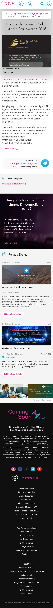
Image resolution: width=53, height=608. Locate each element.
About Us (26, 564)
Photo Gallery (26, 586)
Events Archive (27, 593)
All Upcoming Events (26, 503)
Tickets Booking (10, 148)
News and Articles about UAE (26, 511)
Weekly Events (26, 499)
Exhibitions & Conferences (11, 263)
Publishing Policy (26, 575)
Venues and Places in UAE (26, 514)
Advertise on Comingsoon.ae (42, 400)
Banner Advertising (26, 579)
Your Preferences (26, 535)
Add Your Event (26, 539)
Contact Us (26, 554)
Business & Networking (14, 183)
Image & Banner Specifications (26, 582)
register (35, 13)
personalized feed (23, 13)
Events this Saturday (26, 492)
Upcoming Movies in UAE (26, 507)
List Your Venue (26, 543)
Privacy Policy (44, 603)
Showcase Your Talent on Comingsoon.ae (26, 571)
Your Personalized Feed (27, 528)
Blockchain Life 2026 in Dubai (16, 348)
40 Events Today (30, 477)
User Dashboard (27, 531)
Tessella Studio (26, 603)
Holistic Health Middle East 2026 (17, 287)
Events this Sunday (26, 496)
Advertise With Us (26, 567)
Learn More (10, 243)
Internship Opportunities (26, 550)
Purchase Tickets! (14, 314)
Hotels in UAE (26, 518)
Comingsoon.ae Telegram (23, 163)
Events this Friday (26, 488)
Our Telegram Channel (26, 546)
